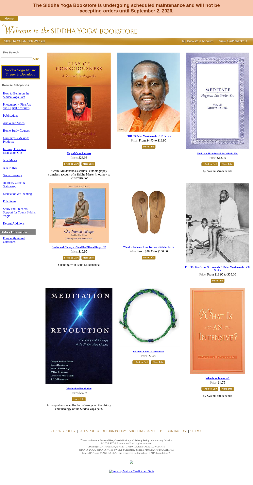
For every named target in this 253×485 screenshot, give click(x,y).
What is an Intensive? (217, 378)
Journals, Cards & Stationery (14, 184)
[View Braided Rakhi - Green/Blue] (158, 363)
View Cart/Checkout (232, 41)
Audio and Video (14, 123)
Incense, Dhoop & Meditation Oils (14, 150)
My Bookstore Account (197, 41)
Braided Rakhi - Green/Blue (148, 351)
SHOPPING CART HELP (145, 431)
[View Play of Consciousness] (88, 165)
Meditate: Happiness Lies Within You (217, 153)
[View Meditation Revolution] (79, 400)
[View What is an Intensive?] (227, 390)
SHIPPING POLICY (63, 431)
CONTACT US (176, 431)
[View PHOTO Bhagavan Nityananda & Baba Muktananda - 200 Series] (218, 282)
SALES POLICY (89, 431)
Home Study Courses (16, 130)
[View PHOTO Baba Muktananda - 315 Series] (149, 148)
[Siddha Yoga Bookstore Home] (89, 36)
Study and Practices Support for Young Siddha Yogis (19, 212)
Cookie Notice (121, 440)
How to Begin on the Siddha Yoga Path (16, 95)
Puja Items (9, 201)
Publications (10, 115)
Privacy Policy (142, 440)
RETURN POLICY (113, 431)
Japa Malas (10, 160)
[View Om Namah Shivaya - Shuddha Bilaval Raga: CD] (88, 259)
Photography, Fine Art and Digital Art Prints (17, 106)
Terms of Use (106, 440)
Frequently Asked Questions (14, 240)
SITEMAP (196, 431)
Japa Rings (10, 167)
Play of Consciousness (79, 153)
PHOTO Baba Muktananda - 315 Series (148, 136)
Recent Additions (14, 223)
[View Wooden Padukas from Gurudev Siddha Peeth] (149, 259)
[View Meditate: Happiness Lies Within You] (227, 165)
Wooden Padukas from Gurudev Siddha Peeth (148, 246)
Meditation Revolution (79, 388)
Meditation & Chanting (17, 193)
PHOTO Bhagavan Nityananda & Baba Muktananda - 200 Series (217, 268)
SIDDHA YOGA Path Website (24, 41)
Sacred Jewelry (12, 175)
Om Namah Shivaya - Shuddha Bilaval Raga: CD (79, 247)
